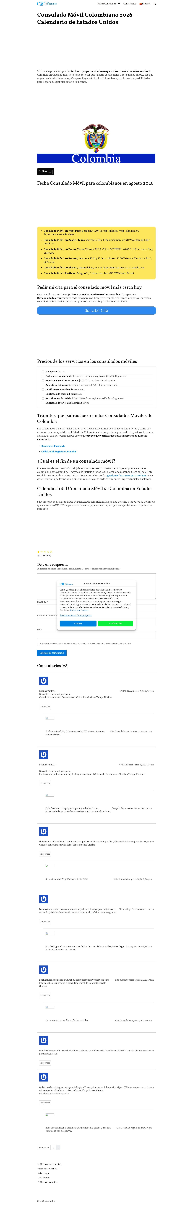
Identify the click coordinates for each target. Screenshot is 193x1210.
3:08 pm (148, 947)
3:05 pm (148, 731)
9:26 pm (150, 765)
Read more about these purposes (76, 615)
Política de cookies (47, 1182)
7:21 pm (151, 909)
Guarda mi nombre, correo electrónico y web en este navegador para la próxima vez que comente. (85, 644)
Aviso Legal (44, 1173)
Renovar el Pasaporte (53, 446)
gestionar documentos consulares (126, 475)
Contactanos (129, 3)
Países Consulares (107, 3)
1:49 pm (148, 1128)
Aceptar (78, 623)
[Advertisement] (96, 49)
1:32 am (151, 980)
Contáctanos (44, 1178)
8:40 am (150, 842)
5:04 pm (148, 879)
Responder (45, 706)
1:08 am (150, 1051)
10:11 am (148, 1020)
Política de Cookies (79, 610)
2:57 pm (148, 808)
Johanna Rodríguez (123, 841)
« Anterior (44, 1147)
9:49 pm (150, 691)
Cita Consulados (118, 731)
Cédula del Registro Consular (59, 451)
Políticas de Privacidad (49, 1164)
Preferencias (115, 623)
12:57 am (150, 1087)
